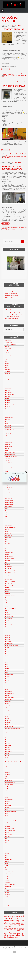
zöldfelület (7, 894)
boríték (7, 413)
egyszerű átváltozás (10, 452)
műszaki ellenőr (9, 712)
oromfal (7, 730)
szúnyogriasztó (8, 795)
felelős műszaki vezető (10, 527)
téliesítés (7, 807)
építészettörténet (9, 487)
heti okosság (15, 925)
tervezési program (9, 828)
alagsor (7, 365)
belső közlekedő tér (10, 404)
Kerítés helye (15, 318)
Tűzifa (6, 865)
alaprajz (7, 375)
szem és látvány (9, 784)
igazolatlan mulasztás (10, 595)
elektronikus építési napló (11, 456)
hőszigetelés (8, 589)
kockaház (7, 639)
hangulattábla (8, 568)
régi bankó (7, 766)
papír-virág (8, 155)
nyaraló (7, 718)
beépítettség (16, 918)
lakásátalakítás (10, 929)
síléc (6, 776)
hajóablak (7, 560)
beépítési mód (8, 392)
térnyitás (7, 822)
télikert (7, 809)
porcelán (7, 763)
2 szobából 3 (8, 340)
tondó (6, 855)
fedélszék (7, 523)
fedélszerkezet (8, 525)
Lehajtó (7, 680)
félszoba (7, 529)
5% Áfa (7, 346)
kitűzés (7, 631)
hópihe (7, 587)
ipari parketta (8, 604)
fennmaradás (8, 535)
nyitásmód (7, 722)
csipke (6, 435)
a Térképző (16, 25)
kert (6, 622)
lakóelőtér (7, 676)
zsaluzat (7, 903)
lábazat (7, 666)
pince (6, 759)
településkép (8, 805)
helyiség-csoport (9, 579)
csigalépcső (8, 433)
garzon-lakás (8, 550)
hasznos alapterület (10, 570)
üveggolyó (7, 876)
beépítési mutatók (9, 394)
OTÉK (8, 932)
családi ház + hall (9, 429)
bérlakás (7, 408)
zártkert (7, 890)
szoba (6, 792)
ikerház (7, 597)
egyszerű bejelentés (10, 454)
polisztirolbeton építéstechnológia (16, 932)
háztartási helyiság (9, 577)
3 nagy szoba (8, 342)
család (6, 423)
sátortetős (7, 774)
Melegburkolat (8, 699)
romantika (7, 772)
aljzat (6, 377)
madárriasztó (8, 691)
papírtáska (7, 749)
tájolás (6, 797)
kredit (6, 664)
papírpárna (8, 745)
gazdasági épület (9, 552)
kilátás (5, 928)
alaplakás (7, 371)
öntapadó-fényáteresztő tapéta (12, 728)
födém (6, 539)
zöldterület (7, 896)
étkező (7, 512)
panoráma (7, 741)
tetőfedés (7, 840)
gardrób (7, 548)
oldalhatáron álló (9, 726)
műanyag (7, 707)
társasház (7, 801)
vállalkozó (7, 880)
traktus (7, 861)
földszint (6, 923)
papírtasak (7, 747)
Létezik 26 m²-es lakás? (11, 289)
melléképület (8, 701)
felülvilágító (8, 533)
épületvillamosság (9, 504)
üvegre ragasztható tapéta (11, 878)
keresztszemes (8, 618)
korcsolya (7, 651)
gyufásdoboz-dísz (9, 558)
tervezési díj (8, 826)
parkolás (7, 755)
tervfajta (7, 832)
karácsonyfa (8, 614)
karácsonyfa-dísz (9, 616)
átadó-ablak (8, 384)
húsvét (24, 229)
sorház (7, 778)
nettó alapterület (9, 714)
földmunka (7, 541)
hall (6, 562)
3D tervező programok (10, 344)
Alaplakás (7, 369)
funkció (22, 922)
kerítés (7, 620)
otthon (6, 732)
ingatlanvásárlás (9, 602)
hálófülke (7, 564)
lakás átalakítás (9, 674)
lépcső (6, 682)
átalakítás (7, 386)
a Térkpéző (18, 916)
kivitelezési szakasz (10, 633)
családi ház (8, 425)
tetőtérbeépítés (9, 849)
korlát (6, 655)
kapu (6, 612)
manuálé (7, 695)
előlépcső (7, 458)
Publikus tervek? (9, 297)
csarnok (7, 431)
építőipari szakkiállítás (10, 494)
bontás (7, 411)
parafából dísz (8, 751)
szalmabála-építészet (10, 782)
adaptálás (7, 352)
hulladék (7, 591)
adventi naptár (8, 355)
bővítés (7, 415)
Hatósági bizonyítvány (10, 572)
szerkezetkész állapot (10, 788)
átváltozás (8, 937)
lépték (6, 685)
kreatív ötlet (4, 231)
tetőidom (7, 842)
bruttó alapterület (9, 417)
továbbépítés (8, 859)
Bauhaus (7, 390)
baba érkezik (8, 388)
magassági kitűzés (9, 693)
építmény (7, 489)
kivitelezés (10, 928)
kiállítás (7, 629)
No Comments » (10, 74)
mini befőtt (7, 705)
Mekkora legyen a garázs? (11, 293)
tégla (6, 803)
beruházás (17, 156)
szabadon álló (8, 780)
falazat (7, 518)
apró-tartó (7, 381)
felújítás (7, 531)
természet (7, 817)
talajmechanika (8, 799)
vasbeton (7, 882)
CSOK (6, 438)
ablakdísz (16, 73)
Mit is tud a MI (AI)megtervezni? (12, 291)
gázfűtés (7, 554)
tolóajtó (7, 853)
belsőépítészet (8, 406)
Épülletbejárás (8, 506)
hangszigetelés (8, 566)
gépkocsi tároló (9, 556)
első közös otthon (9, 462)
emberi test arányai (9, 465)
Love (6, 689)
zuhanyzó (7, 905)
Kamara (7, 610)
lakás (6, 672)
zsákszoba (7, 898)
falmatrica (7, 521)
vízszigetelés (8, 886)
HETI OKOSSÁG (9, 585)
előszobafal (8, 460)
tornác (6, 857)
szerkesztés (8, 786)
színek (6, 790)
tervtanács (7, 836)
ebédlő (7, 448)
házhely (7, 575)
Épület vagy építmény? (17, 309)
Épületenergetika (9, 498)
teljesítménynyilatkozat (10, 811)
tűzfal (6, 863)
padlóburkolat (8, 734)
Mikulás (7, 703)
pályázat (7, 739)
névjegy (7, 716)
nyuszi (6, 724)
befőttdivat (7, 396)
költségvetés (8, 641)
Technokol (7, 157)
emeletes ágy (8, 467)
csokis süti (7, 440)
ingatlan (7, 599)
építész (7, 485)
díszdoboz (7, 444)
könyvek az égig (9, 649)
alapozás (7, 373)
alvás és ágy (8, 379)
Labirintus (7, 668)
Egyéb (21, 73)
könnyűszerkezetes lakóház (11, 645)
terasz (6, 813)
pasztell (7, 757)
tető (6, 838)
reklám (7, 768)
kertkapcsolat (8, 624)
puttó (2, 76)
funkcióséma (8, 543)
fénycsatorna (8, 537)
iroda (6, 606)
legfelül (7, 678)
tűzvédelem (8, 867)
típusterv (7, 851)
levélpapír (7, 687)
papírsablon (23, 75)
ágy (6, 359)
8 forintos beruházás (13, 86)
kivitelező (7, 635)
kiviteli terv (7, 637)
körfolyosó (7, 653)
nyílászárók (8, 720)
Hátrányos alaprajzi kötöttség (12, 295)
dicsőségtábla (8, 442)
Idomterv (7, 593)
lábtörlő (7, 670)
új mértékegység (9, 871)
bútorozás (7, 419)
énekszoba (8, 469)
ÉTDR (6, 510)
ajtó (6, 361)
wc (6, 888)
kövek (6, 662)
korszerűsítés (21, 928)
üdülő (6, 869)
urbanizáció (8, 873)
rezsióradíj (7, 770)
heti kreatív (19, 229)
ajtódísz (7, 363)
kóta (6, 658)
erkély (6, 508)
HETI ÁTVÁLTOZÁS (10, 581)
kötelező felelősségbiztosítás (12, 660)
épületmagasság (9, 502)
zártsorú (7, 892)
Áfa (6, 357)
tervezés (7, 824)
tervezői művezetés (10, 830)
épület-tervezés (9, 496)
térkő (6, 815)
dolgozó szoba (8, 446)
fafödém (7, 516)
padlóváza (7, 736)
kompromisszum (9, 643)
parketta (7, 753)
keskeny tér (8, 626)
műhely (7, 710)
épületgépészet (9, 500)
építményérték (8, 492)
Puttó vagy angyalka (12, 29)
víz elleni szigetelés (9, 884)
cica (6, 421)
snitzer (3, 157)
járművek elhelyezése (10, 608)
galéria (7, 545)
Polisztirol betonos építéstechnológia (14, 761)
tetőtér (6, 844)
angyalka (18, 75)
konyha (7, 647)
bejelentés (7, 400)
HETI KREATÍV (20, 227)
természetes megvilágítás (11, 820)
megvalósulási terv (9, 697)
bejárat (7, 398)
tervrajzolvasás (8, 834)
